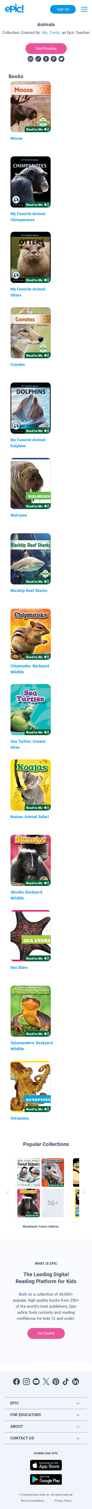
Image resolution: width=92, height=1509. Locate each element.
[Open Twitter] (46, 1381)
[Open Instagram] (26, 1381)
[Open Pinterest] (55, 1381)
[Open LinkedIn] (75, 1381)
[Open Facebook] (16, 1381)
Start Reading (46, 48)
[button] (41, 1188)
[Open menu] (84, 9)
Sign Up (63, 9)
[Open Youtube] (36, 1381)
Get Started (46, 1333)
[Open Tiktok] (65, 1381)
